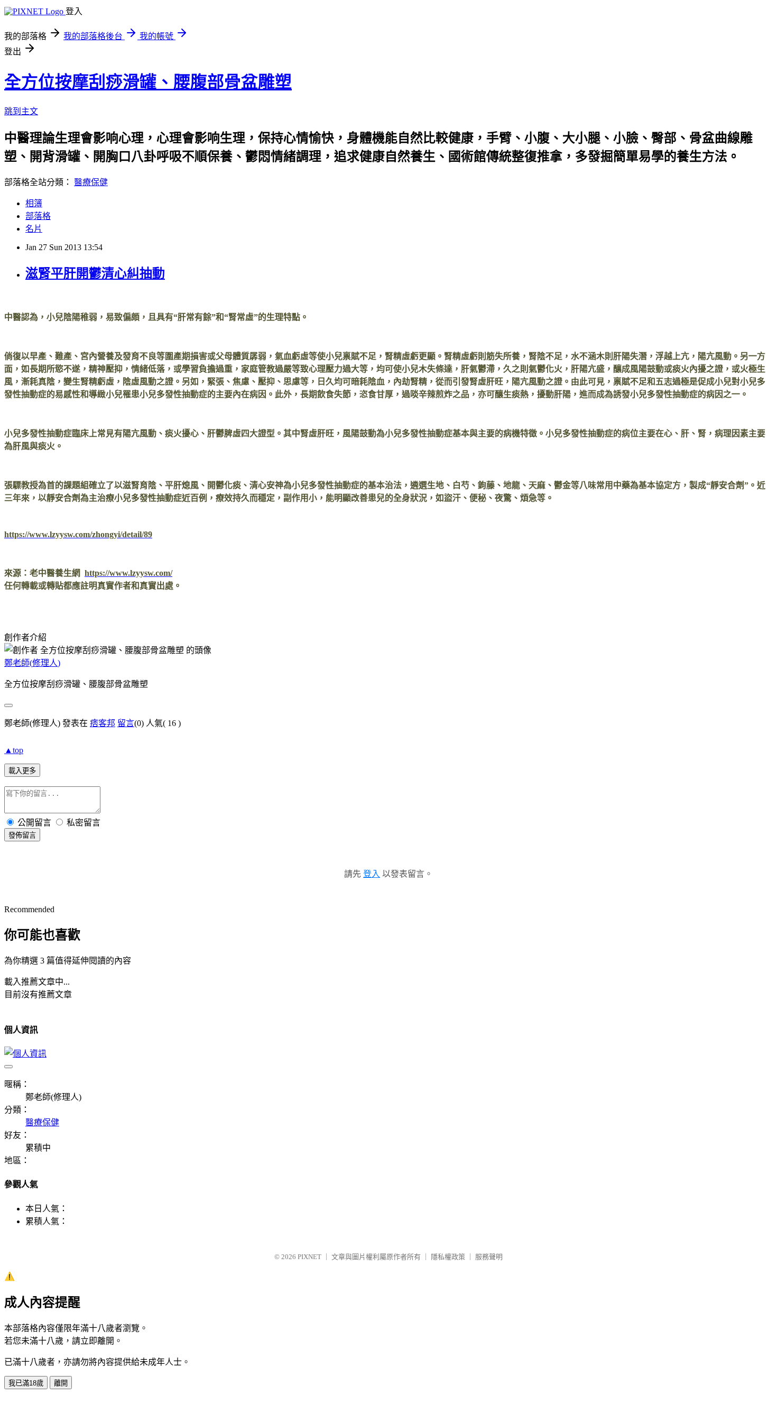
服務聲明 (489, 1257)
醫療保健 (91, 182)
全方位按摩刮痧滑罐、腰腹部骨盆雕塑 (148, 81)
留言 (125, 723)
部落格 (38, 216)
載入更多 (22, 771)
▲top (13, 750)
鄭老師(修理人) (32, 662)
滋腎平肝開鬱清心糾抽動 (95, 273)
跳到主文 (21, 111)
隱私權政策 (448, 1257)
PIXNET (309, 1257)
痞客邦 (102, 723)
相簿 (33, 203)
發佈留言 (22, 835)
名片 (33, 228)
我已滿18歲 (25, 1383)
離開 (61, 1383)
